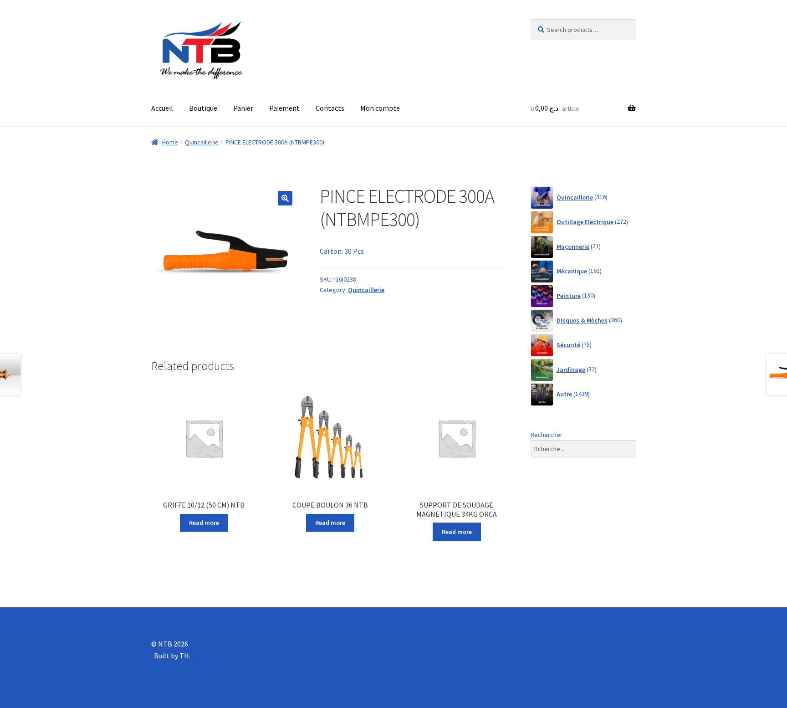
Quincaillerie (202, 142)
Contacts (330, 108)
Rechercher (546, 435)
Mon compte (380, 108)
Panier (243, 108)
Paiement (284, 108)
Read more (204, 522)
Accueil (162, 108)
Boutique (203, 108)
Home (170, 142)
